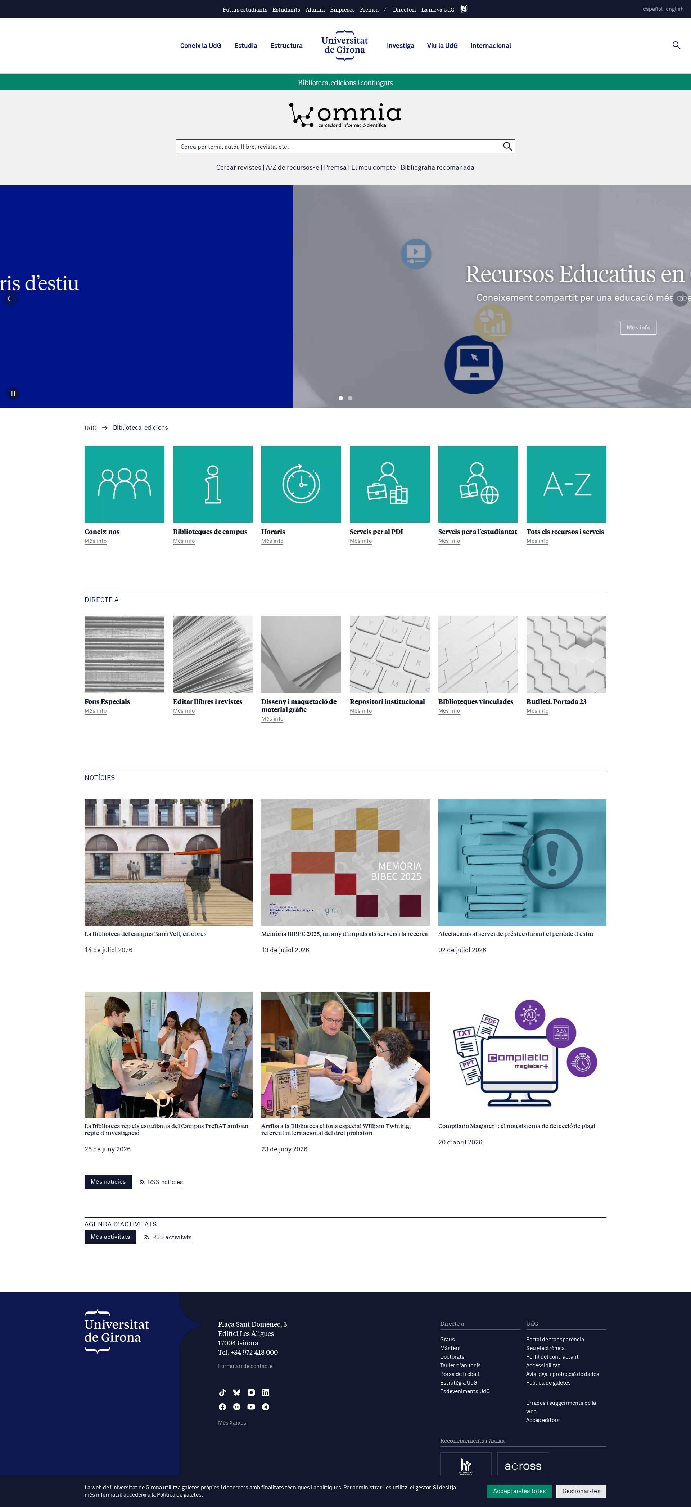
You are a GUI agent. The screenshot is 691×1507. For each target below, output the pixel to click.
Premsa (369, 9)
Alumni (315, 9)
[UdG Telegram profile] (265, 1407)
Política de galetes (548, 1383)
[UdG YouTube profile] (251, 1407)
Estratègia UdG (458, 1383)
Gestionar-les (581, 1491)
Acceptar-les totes (519, 1491)
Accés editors (543, 1420)
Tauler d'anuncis (460, 1365)
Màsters (450, 1348)
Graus (447, 1339)
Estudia (245, 46)
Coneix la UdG (200, 46)
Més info (345, 328)
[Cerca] (676, 45)
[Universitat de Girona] (117, 1333)
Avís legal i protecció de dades (562, 1374)
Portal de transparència (555, 1339)
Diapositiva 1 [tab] (341, 398)
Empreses (342, 9)
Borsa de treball (459, 1374)
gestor (423, 1487)
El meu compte (373, 168)
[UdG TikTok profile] (222, 1392)
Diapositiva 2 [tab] (350, 398)
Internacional (491, 46)
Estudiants (286, 9)
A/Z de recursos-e (292, 168)
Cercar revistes (238, 168)
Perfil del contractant (552, 1357)
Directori (404, 9)
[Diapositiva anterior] (11, 299)
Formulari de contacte (245, 1366)
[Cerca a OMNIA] (508, 146)
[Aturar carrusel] (13, 393)
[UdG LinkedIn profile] (265, 1392)
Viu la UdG (442, 46)
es (653, 9)
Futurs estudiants (245, 9)
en (675, 9)
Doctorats (452, 1357)
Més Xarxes (232, 1423)
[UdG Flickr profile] (236, 1407)
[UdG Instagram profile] (251, 1392)
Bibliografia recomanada (437, 168)
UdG (91, 428)
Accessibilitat (543, 1365)
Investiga (400, 46)
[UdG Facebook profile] (222, 1407)
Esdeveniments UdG (465, 1391)
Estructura (286, 46)
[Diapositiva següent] (680, 299)
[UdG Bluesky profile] (236, 1392)
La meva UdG (438, 9)
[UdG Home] (344, 46)
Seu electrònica (545, 1348)
